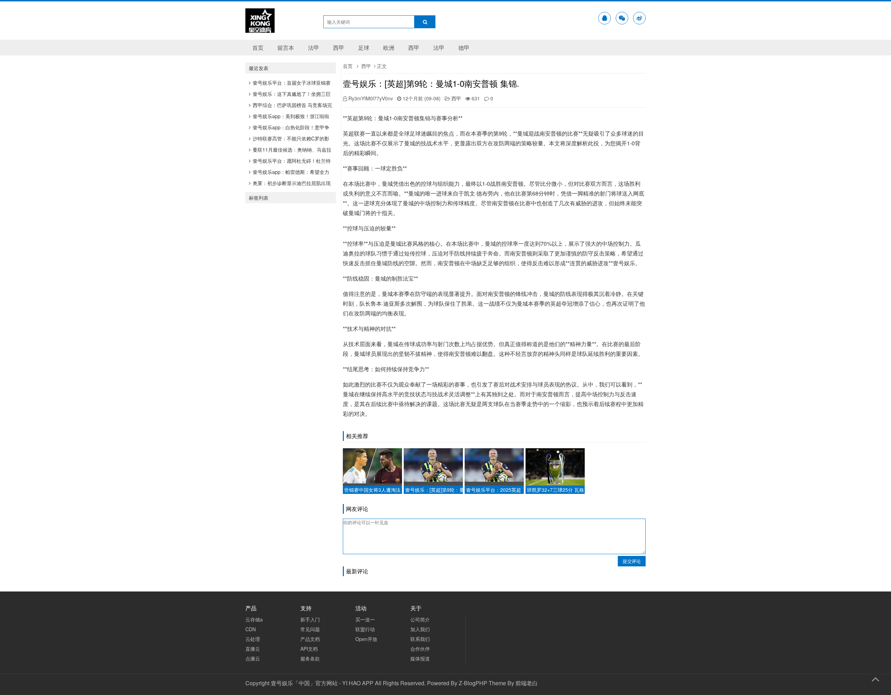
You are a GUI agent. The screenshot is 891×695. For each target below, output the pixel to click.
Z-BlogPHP (473, 683)
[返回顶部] (875, 678)
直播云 (252, 648)
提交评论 (632, 561)
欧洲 (388, 48)
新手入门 (310, 619)
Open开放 (366, 638)
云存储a (254, 619)
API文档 (309, 648)
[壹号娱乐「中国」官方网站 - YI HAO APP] (260, 28)
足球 (363, 48)
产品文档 (310, 638)
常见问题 (310, 629)
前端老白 (526, 683)
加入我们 (420, 629)
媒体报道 (420, 658)
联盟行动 (365, 629)
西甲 (338, 48)
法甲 (313, 48)
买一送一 (365, 619)
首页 (257, 48)
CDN (250, 629)
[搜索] (425, 21)
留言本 (285, 48)
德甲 (464, 48)
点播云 (252, 658)
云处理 (252, 638)
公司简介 (420, 619)
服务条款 (310, 658)
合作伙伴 (420, 648)
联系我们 (420, 638)
